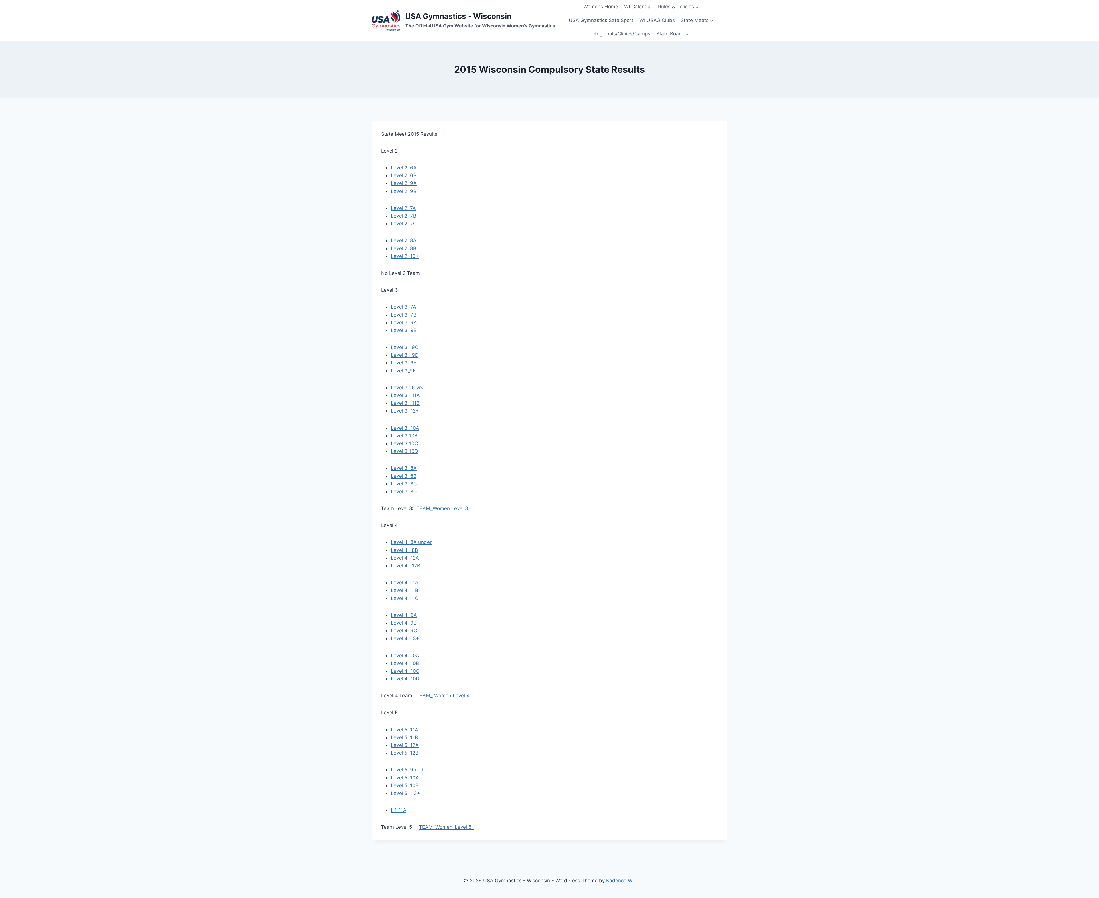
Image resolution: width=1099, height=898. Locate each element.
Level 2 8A (403, 240)
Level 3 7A (403, 307)
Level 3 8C (404, 484)
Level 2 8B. (404, 248)
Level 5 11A (404, 730)
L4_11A (398, 810)
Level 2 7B (403, 216)
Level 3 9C (404, 347)
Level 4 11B (404, 590)
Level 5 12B (404, 753)
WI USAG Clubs (657, 20)
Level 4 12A (405, 558)
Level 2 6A (404, 168)
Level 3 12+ (405, 411)
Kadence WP (621, 880)
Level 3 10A (405, 428)
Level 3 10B (404, 436)
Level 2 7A (403, 208)
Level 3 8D (404, 491)
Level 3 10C (404, 443)
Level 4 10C (405, 671)
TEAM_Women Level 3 (442, 508)
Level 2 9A (404, 183)
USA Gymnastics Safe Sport (601, 20)
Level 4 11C (404, 598)
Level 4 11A (404, 582)
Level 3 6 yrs (407, 387)
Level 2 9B (403, 191)
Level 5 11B (404, 737)
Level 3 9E (403, 363)
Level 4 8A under (411, 542)
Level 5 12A (405, 745)
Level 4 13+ (405, 638)
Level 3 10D (404, 451)
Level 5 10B (405, 785)
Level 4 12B (405, 566)
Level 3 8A (404, 468)
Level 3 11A (405, 395)
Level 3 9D (404, 355)
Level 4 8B (404, 550)
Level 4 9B (404, 623)
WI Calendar (638, 6)
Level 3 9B (404, 330)
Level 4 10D (405, 679)
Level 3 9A (404, 322)
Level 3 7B (403, 315)
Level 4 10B (405, 663)
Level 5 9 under (409, 770)
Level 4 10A (405, 655)
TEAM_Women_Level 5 (446, 827)
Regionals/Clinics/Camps (622, 34)
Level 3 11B (405, 403)
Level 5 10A (405, 778)
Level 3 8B (403, 476)
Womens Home (600, 6)
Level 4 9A (404, 615)
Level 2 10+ (405, 256)
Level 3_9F (403, 371)
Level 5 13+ (405, 793)
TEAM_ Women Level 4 (443, 695)
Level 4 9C (404, 630)
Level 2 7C (403, 223)
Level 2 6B (403, 175)
